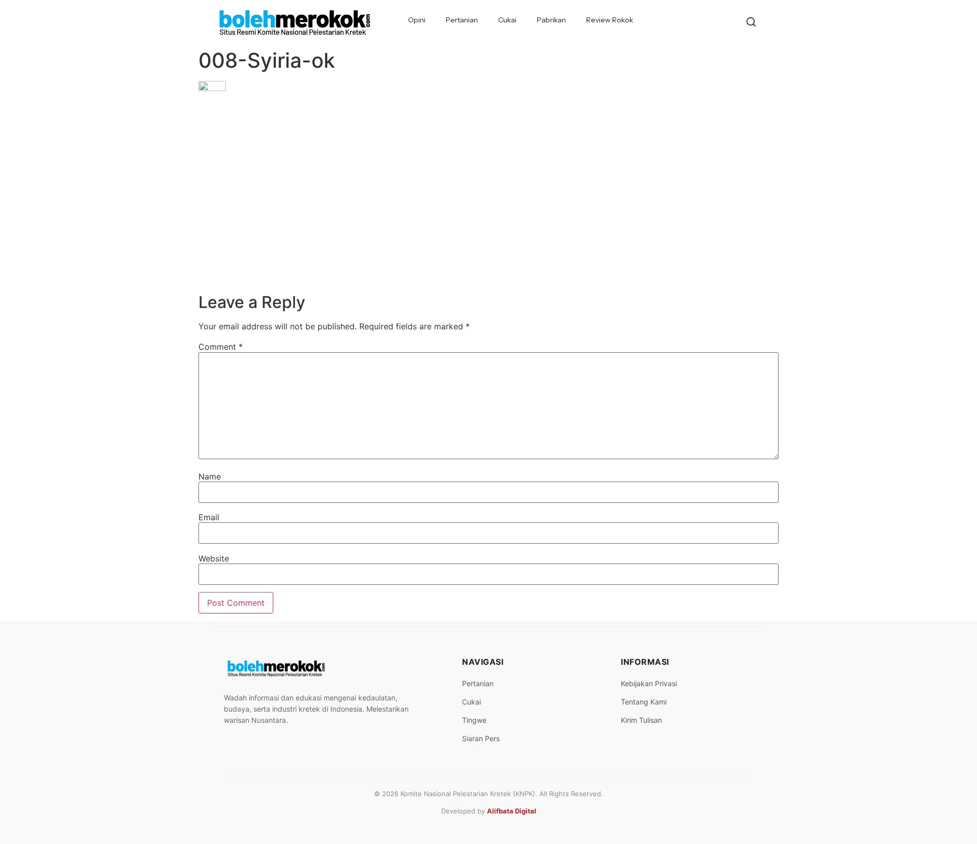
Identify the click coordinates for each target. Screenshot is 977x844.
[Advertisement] (488, 216)
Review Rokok (609, 19)
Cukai (507, 19)
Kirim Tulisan (641, 720)
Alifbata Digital (511, 811)
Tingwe (474, 720)
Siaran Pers (481, 738)
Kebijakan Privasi (649, 683)
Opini (416, 19)
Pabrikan (551, 19)
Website (213, 558)
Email (208, 517)
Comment (220, 347)
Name (209, 476)
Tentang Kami (644, 701)
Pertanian (462, 19)
